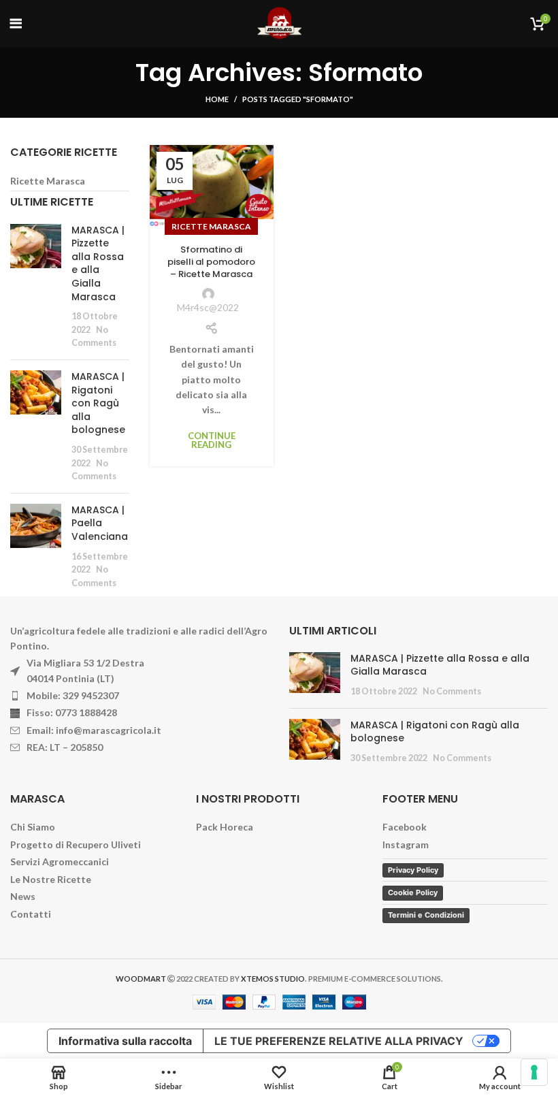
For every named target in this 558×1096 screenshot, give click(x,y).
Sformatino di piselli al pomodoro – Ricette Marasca (211, 261)
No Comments (452, 691)
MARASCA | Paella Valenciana (99, 523)
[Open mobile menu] (16, 23)
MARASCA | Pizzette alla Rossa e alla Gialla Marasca (98, 263)
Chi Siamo (32, 827)
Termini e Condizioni (426, 915)
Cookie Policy (413, 892)
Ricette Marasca (211, 226)
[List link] (139, 695)
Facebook (404, 827)
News (22, 896)
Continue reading (211, 440)
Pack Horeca (224, 827)
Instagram (405, 844)
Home (217, 99)
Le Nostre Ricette (50, 879)
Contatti (30, 914)
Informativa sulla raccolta (125, 1041)
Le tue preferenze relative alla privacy (338, 1041)
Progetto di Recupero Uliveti (75, 844)
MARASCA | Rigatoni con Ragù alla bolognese (98, 403)
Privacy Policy (413, 870)
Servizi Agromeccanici (59, 861)
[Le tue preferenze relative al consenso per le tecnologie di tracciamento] (534, 1072)
